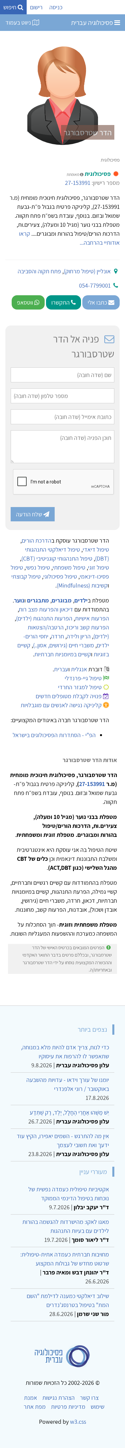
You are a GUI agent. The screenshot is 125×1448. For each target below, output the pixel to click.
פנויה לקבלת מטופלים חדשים (69, 696)
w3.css (78, 1421)
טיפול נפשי (38, 567)
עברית (61, 669)
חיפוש (10, 7)
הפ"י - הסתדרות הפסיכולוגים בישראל (54, 735)
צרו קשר (89, 1397)
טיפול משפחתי (69, 567)
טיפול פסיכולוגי (60, 576)
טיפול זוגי (98, 567)
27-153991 (77, 183)
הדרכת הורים (36, 540)
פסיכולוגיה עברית (92, 22)
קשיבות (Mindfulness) (82, 585)
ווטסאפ (25, 302)
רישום (36, 7)
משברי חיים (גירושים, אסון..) (63, 645)
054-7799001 (95, 285)
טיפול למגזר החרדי (80, 687)
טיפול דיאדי (96, 549)
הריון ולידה (79, 636)
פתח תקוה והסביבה (39, 271)
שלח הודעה (29, 514)
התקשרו (61, 302)
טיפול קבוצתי (26, 576)
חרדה (57, 636)
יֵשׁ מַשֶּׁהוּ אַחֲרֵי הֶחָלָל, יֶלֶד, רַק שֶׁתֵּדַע (69, 1112)
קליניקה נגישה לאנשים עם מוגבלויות (61, 705)
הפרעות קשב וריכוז (87, 627)
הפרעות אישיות (92, 618)
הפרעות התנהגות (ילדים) (44, 618)
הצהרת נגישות (58, 1397)
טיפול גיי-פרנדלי (83, 678)
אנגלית (79, 669)
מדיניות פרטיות (68, 1406)
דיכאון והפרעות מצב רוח (46, 609)
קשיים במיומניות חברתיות (62, 654)
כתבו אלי (98, 302)
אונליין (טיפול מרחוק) (87, 271)
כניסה (55, 7)
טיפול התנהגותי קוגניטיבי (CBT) (56, 558)
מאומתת (73, 174)
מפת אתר (35, 1406)
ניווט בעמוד (18, 22)
